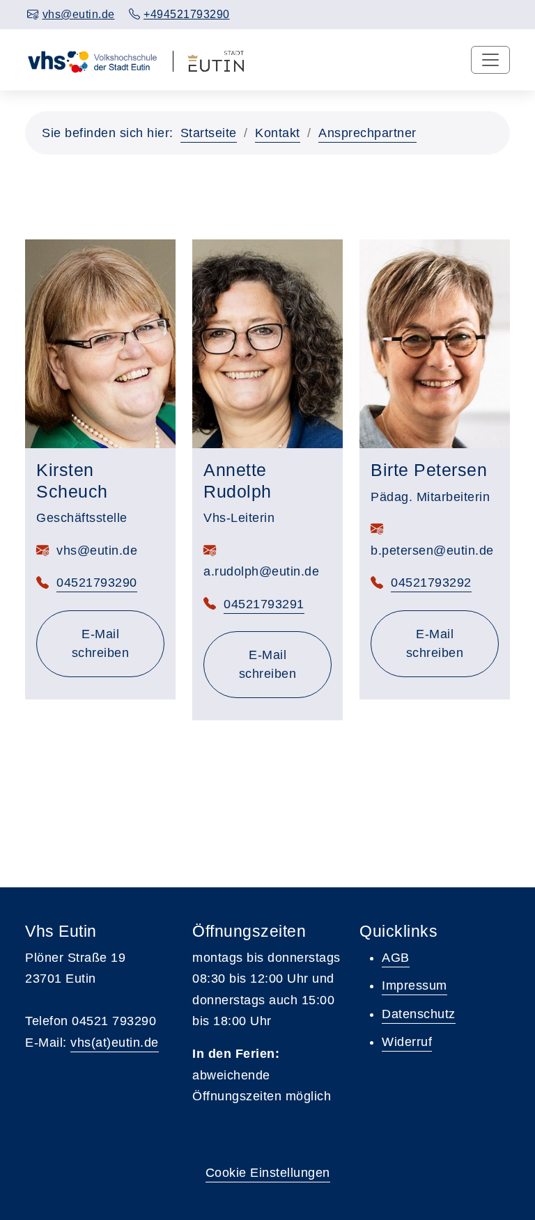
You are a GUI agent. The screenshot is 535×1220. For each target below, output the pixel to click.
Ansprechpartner (367, 133)
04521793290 (96, 582)
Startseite (208, 133)
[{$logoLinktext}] (92, 60)
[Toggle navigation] (490, 60)
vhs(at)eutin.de (114, 1042)
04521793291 (264, 604)
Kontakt (277, 133)
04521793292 (431, 582)
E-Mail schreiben (118, 643)
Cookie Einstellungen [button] (268, 1173)
